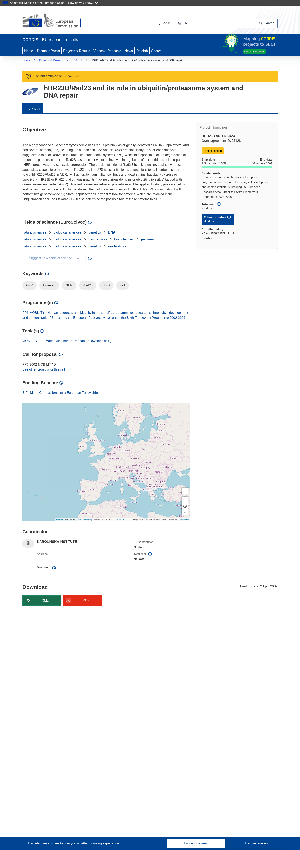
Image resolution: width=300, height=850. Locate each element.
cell (122, 285)
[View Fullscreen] (185, 491)
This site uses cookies (43, 843)
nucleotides (117, 246)
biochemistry (98, 239)
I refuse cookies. (257, 843)
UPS (106, 285)
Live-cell (49, 285)
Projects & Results (76, 51)
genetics (95, 232)
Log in (166, 23)
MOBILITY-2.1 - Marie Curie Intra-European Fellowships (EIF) (66, 341)
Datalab (142, 51)
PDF (86, 600)
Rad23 (88, 285)
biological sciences (67, 232)
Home (28, 51)
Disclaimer (184, 519)
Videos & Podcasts (107, 51)
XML (45, 600)
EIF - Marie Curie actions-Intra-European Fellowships (60, 392)
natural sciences (34, 232)
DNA (112, 232)
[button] (183, 23)
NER (69, 285)
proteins (147, 239)
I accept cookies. (196, 843)
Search (156, 51)
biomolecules (124, 239)
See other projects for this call (43, 369)
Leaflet (59, 519)
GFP (29, 285)
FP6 (74, 60)
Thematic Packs (48, 51)
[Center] (185, 506)
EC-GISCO (118, 519)
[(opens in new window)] (55, 20)
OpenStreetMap (84, 519)
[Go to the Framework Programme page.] (30, 91)
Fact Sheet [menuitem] (33, 109)
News (128, 51)
